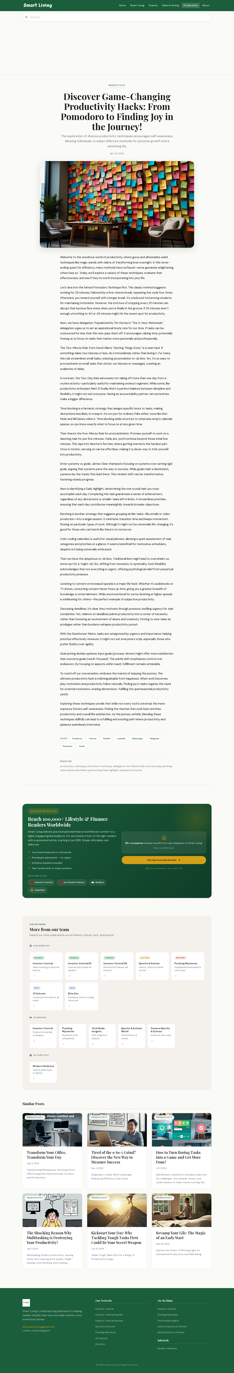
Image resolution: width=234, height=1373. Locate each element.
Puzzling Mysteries (105, 1332)
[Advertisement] (117, 47)
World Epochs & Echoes (171, 1332)
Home (122, 5)
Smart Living (137, 5)
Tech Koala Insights (168, 1320)
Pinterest (68, 746)
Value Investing (170, 5)
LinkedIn (121, 738)
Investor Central (104, 1308)
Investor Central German (109, 1320)
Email (82, 746)
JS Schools (101, 1338)
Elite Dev (100, 1344)
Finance (153, 5)
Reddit (106, 738)
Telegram (154, 738)
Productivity (191, 5)
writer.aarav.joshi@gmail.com (38, 1326)
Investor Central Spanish (109, 1314)
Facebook (77, 738)
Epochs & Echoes (105, 1326)
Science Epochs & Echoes (172, 1326)
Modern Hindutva (167, 1348)
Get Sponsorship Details (161, 860)
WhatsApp (137, 738)
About (206, 5)
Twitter (93, 738)
